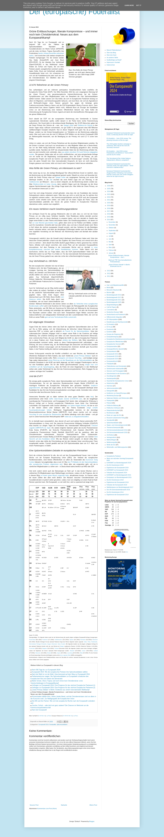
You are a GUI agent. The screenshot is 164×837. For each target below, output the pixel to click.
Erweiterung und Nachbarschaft (117, 322)
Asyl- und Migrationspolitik (115, 285)
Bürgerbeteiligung (112, 305)
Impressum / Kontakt (113, 62)
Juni (110, 239)
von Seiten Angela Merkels (76, 405)
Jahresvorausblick (112, 388)
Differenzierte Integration (115, 317)
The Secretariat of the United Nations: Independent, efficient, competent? (119, 159)
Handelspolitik (111, 378)
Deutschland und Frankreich (116, 314)
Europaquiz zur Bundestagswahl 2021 (119, 477)
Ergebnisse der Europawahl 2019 (118, 482)
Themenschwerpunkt (113, 427)
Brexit (108, 287)
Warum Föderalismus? (114, 50)
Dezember (112, 222)
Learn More (129, 5)
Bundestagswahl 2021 (114, 300)
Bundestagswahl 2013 (114, 295)
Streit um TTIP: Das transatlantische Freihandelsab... (120, 261)
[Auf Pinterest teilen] (67, 721)
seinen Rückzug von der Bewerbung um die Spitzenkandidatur (70, 360)
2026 (109, 186)
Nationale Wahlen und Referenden (118, 398)
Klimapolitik (110, 391)
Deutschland (32, 639)
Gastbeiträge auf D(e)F (114, 60)
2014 (109, 219)
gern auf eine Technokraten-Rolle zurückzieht (60, 317)
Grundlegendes (112, 376)
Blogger (91, 821)
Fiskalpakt (110, 364)
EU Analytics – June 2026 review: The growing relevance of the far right (119, 139)
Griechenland (32, 644)
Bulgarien (44, 648)
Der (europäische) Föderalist (74, 12)
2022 (109, 197)
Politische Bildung (112, 405)
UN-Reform (110, 435)
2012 (109, 273)
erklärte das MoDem (70, 340)
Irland (59, 644)
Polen (89, 641)
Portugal (38, 644)
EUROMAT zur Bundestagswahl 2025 (119, 463)
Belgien (62, 646)
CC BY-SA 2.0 (41, 715)
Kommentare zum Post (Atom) (47, 808)
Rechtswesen (111, 413)
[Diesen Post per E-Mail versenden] (58, 721)
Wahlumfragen (111, 440)
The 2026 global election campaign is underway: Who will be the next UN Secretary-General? (119, 145)
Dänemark (54, 644)
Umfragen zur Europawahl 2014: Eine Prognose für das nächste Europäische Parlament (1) (63, 685)
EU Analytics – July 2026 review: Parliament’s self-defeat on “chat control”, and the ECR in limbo (120, 153)
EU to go (109, 327)
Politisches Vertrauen (113, 408)
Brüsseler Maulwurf (113, 290)
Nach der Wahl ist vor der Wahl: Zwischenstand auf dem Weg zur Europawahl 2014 (61, 674)
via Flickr (48, 715)
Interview (109, 386)
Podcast (109, 403)
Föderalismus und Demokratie (116, 366)
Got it (138, 5)
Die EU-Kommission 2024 (115, 465)
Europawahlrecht (112, 361)
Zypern (59, 653)
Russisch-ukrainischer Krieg (116, 418)
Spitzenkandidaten (62, 724)
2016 (109, 214)
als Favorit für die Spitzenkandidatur (76, 331)
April (110, 245)
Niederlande (94, 641)
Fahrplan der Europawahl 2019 (117, 485)
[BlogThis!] (60, 721)
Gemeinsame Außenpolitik (115, 368)
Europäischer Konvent (114, 344)
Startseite (64, 805)
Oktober (111, 228)
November (112, 225)
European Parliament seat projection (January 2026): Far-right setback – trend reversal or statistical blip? (120, 165)
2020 (109, 203)
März (110, 247)
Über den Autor (111, 55)
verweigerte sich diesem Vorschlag (69, 358)
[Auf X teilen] (62, 721)
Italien (85, 641)
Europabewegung (112, 337)
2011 (109, 276)
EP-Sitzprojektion (112, 319)
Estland (49, 653)
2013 (109, 271)
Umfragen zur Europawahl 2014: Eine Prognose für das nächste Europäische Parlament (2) (63, 687)
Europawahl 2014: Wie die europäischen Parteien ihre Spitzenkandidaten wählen (60, 672)
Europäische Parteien (114, 456)
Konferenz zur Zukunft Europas (117, 393)
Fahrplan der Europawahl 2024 (117, 472)
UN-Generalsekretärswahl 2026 (117, 432)
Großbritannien (58, 639)
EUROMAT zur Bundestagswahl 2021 (119, 475)
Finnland (57, 648)
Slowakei (72, 650)
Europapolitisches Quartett (115, 349)
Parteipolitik (52, 724)
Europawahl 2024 (112, 359)
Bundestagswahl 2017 (114, 297)
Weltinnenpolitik (112, 442)
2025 (109, 188)
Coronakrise (111, 310)
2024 (109, 191)
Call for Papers (111, 307)
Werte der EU (111, 445)
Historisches (111, 383)
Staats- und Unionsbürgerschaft (117, 425)
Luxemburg (70, 653)
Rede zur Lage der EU (114, 415)
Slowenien (37, 653)
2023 (109, 194)
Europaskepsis (111, 351)
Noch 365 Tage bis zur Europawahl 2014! (46, 670)
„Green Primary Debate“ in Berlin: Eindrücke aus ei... (119, 265)
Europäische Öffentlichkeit (115, 341)
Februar (111, 250)
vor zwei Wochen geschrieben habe (45, 223)
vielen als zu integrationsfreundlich (77, 417)
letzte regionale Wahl (65, 655)
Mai (110, 242)
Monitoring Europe (113, 395)
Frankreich (45, 639)
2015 (109, 217)
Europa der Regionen (114, 334)
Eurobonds (110, 329)
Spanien (71, 639)
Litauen (83, 650)
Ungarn (49, 644)
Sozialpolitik (111, 420)
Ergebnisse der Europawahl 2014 (118, 494)
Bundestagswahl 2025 (114, 302)
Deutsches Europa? (113, 312)
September (112, 230)
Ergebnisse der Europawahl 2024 (118, 467)
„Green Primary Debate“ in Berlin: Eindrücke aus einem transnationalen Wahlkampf (60, 690)
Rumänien (82, 639)
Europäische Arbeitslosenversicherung (119, 339)
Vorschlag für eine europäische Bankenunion (45, 414)
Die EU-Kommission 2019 (115, 480)
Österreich (95, 639)
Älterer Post (93, 805)
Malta (81, 653)
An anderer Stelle (112, 57)
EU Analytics (111, 324)
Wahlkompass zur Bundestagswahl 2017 (120, 487)
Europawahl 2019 (112, 356)
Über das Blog (111, 52)
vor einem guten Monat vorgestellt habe (54, 475)
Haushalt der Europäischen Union (118, 381)
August (111, 233)
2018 (109, 208)
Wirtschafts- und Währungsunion (117, 447)
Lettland (96, 650)
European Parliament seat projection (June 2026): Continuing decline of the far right (121, 134)
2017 (109, 211)
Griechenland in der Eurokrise (116, 373)
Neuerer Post (34, 805)
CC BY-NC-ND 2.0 (67, 715)
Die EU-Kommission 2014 (115, 492)
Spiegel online (60, 177)
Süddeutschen (34, 182)
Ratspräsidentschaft (113, 410)
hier (92, 397)
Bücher (109, 292)
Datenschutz (111, 65)
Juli (110, 236)
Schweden (43, 644)
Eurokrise (110, 332)
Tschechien (32, 648)
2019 (109, 205)
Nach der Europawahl (39, 710)
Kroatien (63, 644)
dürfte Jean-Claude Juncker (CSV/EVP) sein (65, 399)
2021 (109, 200)
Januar (111, 253)
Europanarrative (112, 346)
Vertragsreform (111, 437)
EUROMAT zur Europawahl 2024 (117, 470)
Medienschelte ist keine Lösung (44, 184)
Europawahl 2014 (44, 724)
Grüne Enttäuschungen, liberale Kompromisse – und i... (118, 256)
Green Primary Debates (82, 356)
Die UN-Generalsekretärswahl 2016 (118, 490)
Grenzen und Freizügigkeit (115, 371)
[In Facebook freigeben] (65, 721)
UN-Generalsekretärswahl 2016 (117, 430)
